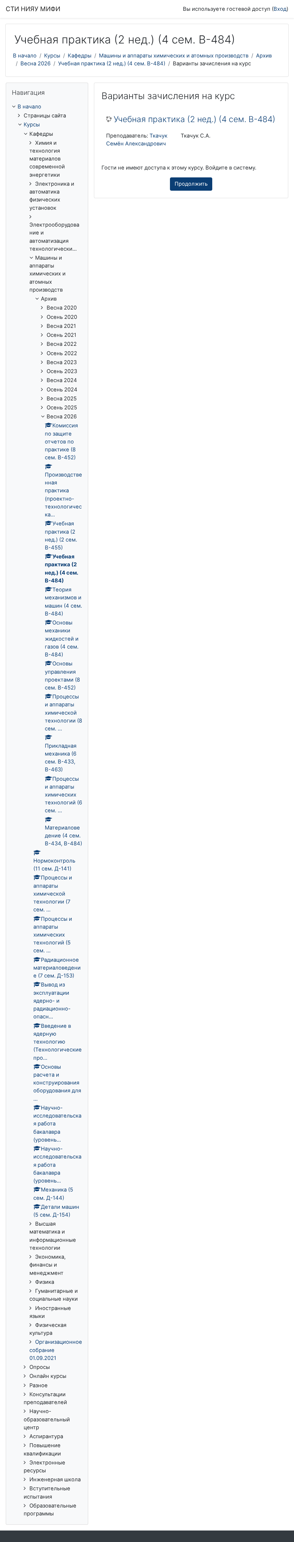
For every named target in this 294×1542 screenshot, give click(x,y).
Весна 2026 (35, 63)
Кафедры (79, 55)
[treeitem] (47, 810)
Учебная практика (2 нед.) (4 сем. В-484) (111, 63)
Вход (280, 9)
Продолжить (191, 184)
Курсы (52, 55)
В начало (25, 55)
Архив (264, 55)
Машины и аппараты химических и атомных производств (173, 55)
